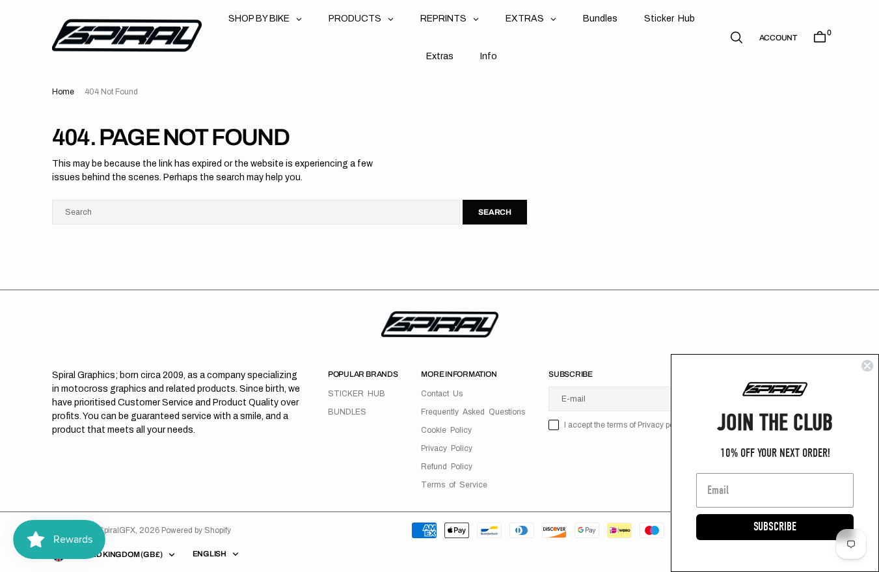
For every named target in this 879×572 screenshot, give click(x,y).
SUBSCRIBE (774, 527)
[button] (778, 38)
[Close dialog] (867, 365)
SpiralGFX (116, 530)
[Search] (736, 37)
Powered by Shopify (196, 530)
